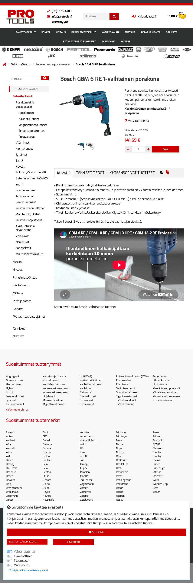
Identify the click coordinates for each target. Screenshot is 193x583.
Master (84, 488)
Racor (119, 488)
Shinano (157, 448)
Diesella (47, 444)
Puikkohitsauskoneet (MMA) (132, 376)
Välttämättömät (24, 552)
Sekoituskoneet (26, 202)
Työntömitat (160, 376)
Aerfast (10, 440)
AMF (8, 456)
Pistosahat (86, 392)
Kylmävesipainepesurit (56, 392)
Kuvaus (63, 173)
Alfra (9, 452)
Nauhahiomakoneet (91, 384)
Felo (45, 468)
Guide (46, 488)
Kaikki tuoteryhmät (17, 409)
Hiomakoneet (24, 149)
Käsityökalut (110, 32)
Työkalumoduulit (126, 400)
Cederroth (12, 496)
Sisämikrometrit (125, 388)
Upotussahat (160, 384)
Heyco (46, 492)
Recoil (119, 492)
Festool (47, 472)
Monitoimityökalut (28, 214)
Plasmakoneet (88, 396)
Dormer (47, 448)
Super (156, 464)
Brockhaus (12, 492)
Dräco (46, 456)
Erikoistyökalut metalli (31, 172)
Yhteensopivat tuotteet (132, 172)
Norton (120, 452)
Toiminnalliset (23, 556)
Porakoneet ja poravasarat (53, 64)
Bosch (9, 476)
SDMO (156, 444)
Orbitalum (122, 464)
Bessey (10, 464)
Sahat (19, 160)
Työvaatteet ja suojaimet (79, 41)
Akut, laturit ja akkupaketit (25, 228)
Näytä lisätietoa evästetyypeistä (29, 570)
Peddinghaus (123, 480)
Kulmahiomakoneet (54, 384)
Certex (9, 500)
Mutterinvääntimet (90, 380)
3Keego (10, 432)
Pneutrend (122, 484)
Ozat (118, 468)
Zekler (156, 492)
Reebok (120, 496)
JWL (82, 460)
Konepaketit (23, 248)
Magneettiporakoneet (32, 125)
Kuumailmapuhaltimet (30, 208)
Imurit (20, 184)
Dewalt (47, 440)
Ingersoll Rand (88, 440)
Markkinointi (22, 565)
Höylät (20, 167)
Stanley (157, 456)
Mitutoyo (121, 436)
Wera (156, 480)
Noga (119, 448)
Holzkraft (48, 500)
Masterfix (85, 492)
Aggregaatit (13, 376)
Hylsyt (10, 388)
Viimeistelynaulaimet (165, 392)
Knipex (83, 468)
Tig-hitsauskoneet (126, 396)
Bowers (10, 480)
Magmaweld (87, 484)
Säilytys (171, 32)
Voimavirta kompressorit (167, 396)
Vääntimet (22, 143)
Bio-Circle (11, 468)
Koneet (45, 32)
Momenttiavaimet (53, 400)
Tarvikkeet (109, 41)
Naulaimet (22, 242)
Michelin (121, 432)
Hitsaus (61, 32)
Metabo (84, 496)
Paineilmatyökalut (83, 32)
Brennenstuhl (14, 488)
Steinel (157, 460)
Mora (119, 440)
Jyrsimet (21, 155)
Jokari (83, 452)
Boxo (8, 484)
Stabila (157, 452)
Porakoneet (26, 113)
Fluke (46, 476)
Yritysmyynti (60, 22)
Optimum (121, 460)
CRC (45, 436)
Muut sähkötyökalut (29, 254)
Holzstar (84, 432)
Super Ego (159, 468)
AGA (8, 444)
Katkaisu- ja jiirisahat (55, 376)
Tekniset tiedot (90, 172)
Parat (119, 476)
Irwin (82, 444)
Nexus (119, 444)
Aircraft (10, 448)
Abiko (9, 436)
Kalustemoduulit (15, 404)
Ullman (157, 472)
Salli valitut (73, 541)
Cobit (46, 432)
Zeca (155, 488)
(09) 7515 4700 (61, 11)
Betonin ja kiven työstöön (32, 178)
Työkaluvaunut (125, 404)
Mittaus (130, 32)
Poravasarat (26, 137)
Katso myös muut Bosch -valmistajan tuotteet (85, 307)
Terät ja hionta (150, 32)
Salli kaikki (98, 532)
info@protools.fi (62, 16)
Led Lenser (86, 480)
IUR (81, 448)
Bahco (9, 460)
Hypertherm (87, 436)
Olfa (118, 456)
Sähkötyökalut (26, 32)
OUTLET (125, 41)
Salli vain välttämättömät (23, 541)
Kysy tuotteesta (138, 121)
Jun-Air (84, 456)
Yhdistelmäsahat (163, 400)
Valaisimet (22, 236)
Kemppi (84, 464)
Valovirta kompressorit (166, 388)
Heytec (47, 496)
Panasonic (122, 472)
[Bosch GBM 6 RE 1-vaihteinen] (85, 113)
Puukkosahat (123, 380)
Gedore (47, 480)
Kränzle (84, 476)
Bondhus (11, 472)
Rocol (119, 500)
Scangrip (158, 440)
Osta (165, 149)
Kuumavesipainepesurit (56, 388)
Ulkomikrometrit (162, 380)
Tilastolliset (21, 561)
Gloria (46, 484)
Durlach (47, 460)
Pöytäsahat (122, 384)
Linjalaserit (49, 396)
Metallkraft (86, 500)
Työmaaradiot (25, 196)
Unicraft (157, 476)
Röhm (156, 436)
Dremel (47, 452)
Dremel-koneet (26, 190)
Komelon (85, 472)
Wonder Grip (160, 484)
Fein (45, 464)
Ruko (156, 432)
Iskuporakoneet (28, 119)
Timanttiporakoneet (31, 131)
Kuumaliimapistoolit (29, 220)
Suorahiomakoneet (127, 392)
